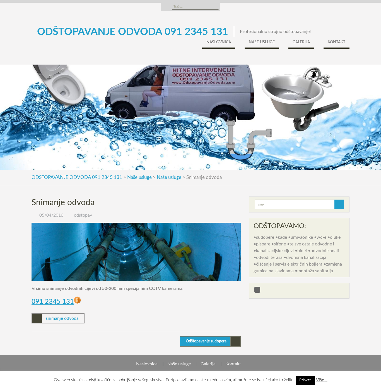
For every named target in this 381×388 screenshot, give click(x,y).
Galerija (301, 42)
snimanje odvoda (62, 318)
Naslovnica (218, 42)
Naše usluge (262, 42)
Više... (321, 380)
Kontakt (336, 42)
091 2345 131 (53, 302)
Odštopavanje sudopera (206, 341)
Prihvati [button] (305, 380)
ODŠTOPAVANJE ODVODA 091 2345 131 (132, 32)
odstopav (83, 215)
